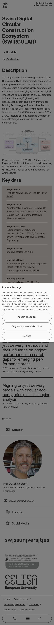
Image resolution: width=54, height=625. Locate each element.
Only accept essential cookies (27, 326)
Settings (27, 336)
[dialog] (27, 312)
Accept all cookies (27, 317)
